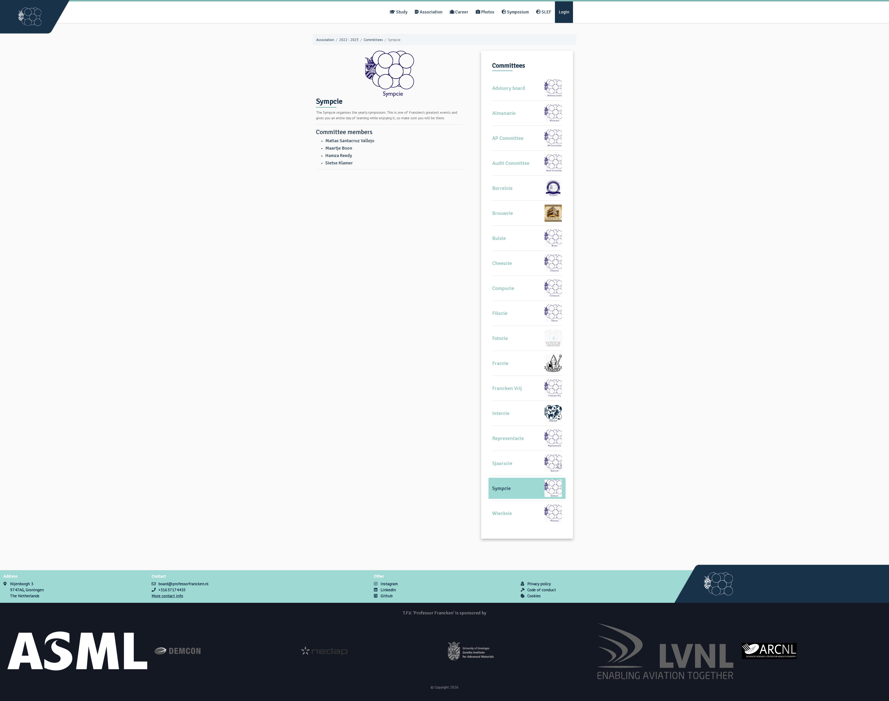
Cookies (533, 595)
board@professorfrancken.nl (183, 583)
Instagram (388, 583)
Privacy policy (538, 583)
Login (564, 12)
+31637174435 (172, 589)
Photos (487, 12)
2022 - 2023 (349, 39)
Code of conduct (541, 589)
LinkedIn (387, 589)
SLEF (546, 12)
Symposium (517, 12)
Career (461, 12)
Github (386, 595)
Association (430, 12)
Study (401, 12)
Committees (373, 39)
